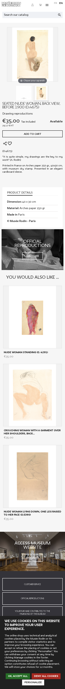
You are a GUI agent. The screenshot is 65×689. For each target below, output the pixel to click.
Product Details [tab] (19, 192)
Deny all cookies (46, 676)
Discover (32, 256)
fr (55, 3)
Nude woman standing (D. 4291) (26, 352)
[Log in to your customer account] (32, 4)
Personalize (33, 682)
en (61, 3)
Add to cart (32, 134)
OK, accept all (18, 676)
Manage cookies (23, 657)
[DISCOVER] (32, 316)
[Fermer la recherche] (61, 14)
